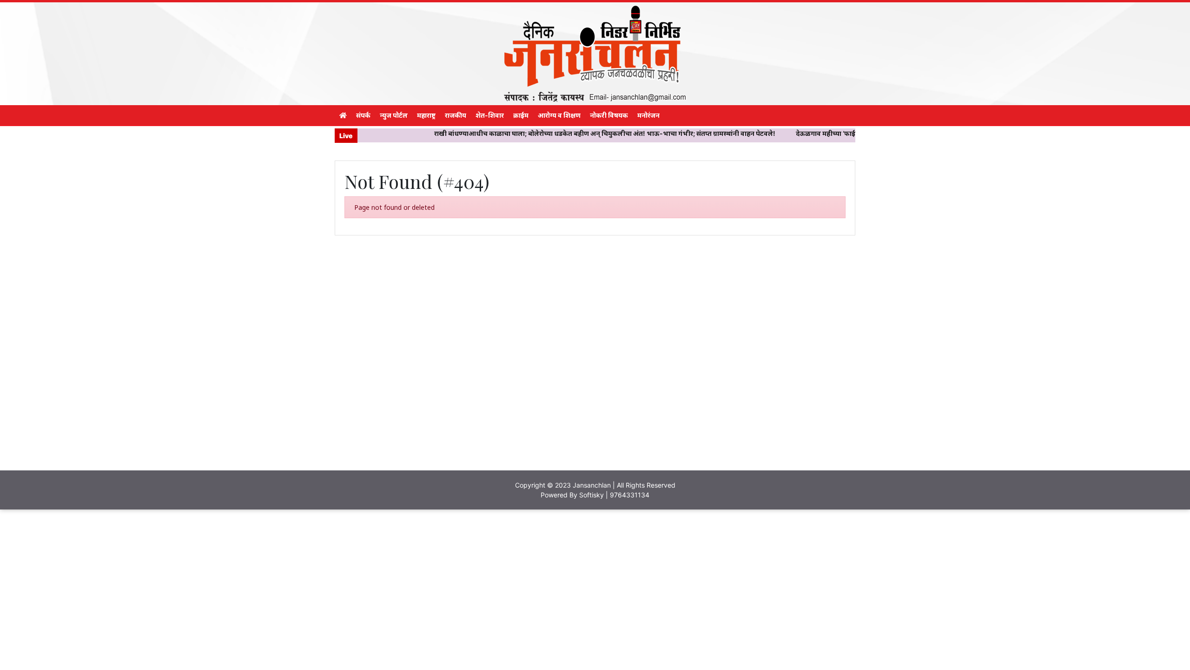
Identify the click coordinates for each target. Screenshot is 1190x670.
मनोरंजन (648, 115)
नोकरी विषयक (609, 115)
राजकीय (455, 115)
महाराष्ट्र (426, 115)
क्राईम (521, 115)
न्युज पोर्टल (394, 115)
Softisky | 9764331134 (614, 495)
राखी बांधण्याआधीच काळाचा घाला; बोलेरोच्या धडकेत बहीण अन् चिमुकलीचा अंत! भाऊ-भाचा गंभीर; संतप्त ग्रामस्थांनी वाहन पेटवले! (576, 133)
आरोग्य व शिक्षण (559, 115)
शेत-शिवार (490, 115)
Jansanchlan (592, 485)
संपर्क (363, 115)
